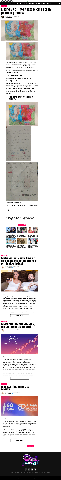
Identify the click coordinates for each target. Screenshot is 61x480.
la (26, 213)
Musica (21, 3)
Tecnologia (38, 3)
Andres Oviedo (9, 267)
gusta (23, 213)
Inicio (11, 3)
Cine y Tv (25, 3)
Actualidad (16, 3)
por (33, 213)
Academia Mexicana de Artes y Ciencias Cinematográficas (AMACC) (20, 421)
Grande (19, 213)
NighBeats (49, 3)
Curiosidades (31, 3)
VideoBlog (43, 3)
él (16, 213)
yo (35, 213)
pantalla (30, 213)
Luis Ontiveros (9, 17)
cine (14, 213)
